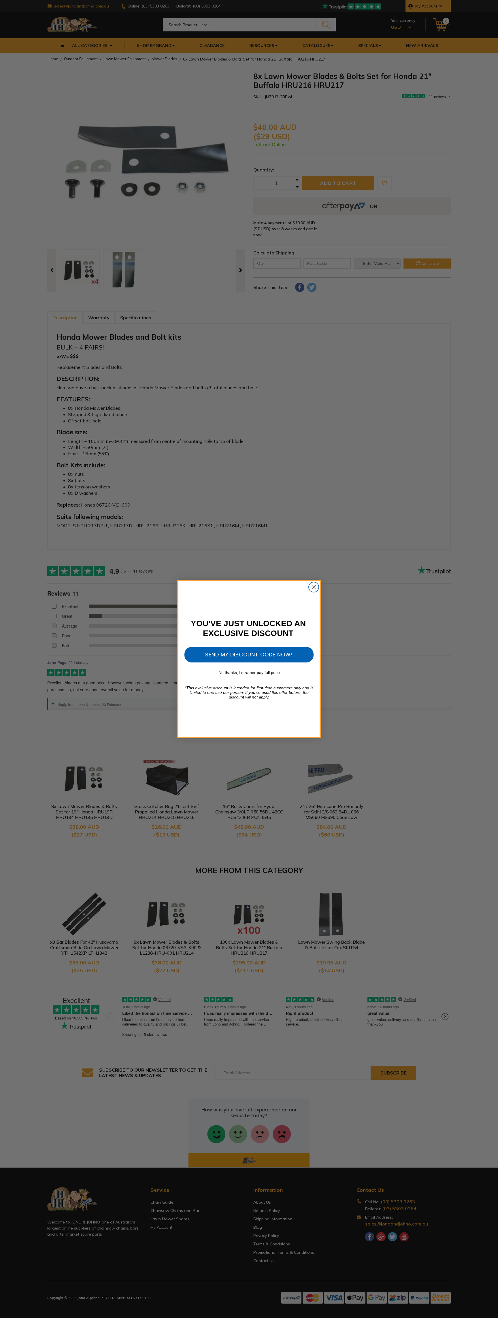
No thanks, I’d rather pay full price (249, 672)
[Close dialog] (314, 587)
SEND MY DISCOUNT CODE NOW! (249, 654)
